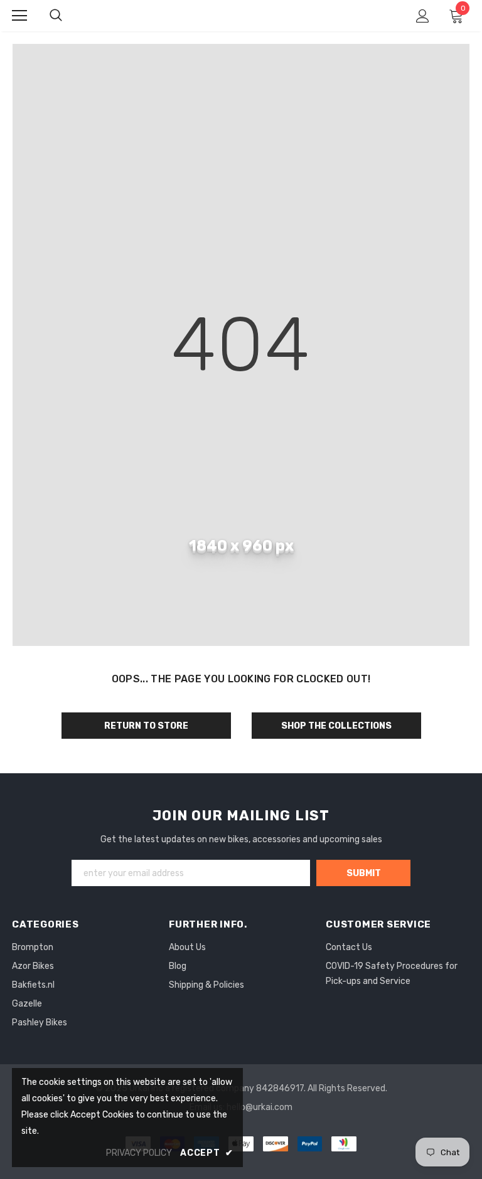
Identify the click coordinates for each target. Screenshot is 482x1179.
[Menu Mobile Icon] (19, 15)
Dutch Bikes (242, 15)
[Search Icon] (56, 15)
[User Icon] (422, 16)
